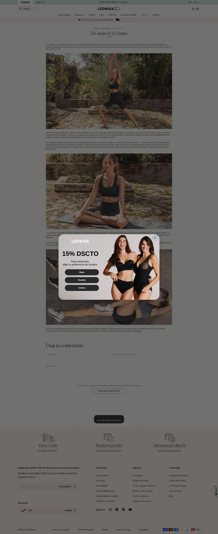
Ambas (81, 288)
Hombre (82, 280)
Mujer (82, 272)
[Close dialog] (155, 237)
